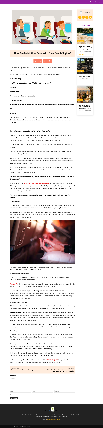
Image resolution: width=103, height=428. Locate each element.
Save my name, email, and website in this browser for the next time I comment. (27, 395)
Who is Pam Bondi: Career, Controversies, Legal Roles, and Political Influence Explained (60, 370)
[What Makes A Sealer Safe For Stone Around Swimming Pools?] (85, 36)
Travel (80, 100)
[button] (99, 2)
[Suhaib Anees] (81, 12)
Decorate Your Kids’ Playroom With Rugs (22, 370)
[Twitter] (96, 2)
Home (11, 7)
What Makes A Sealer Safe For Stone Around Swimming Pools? (85, 48)
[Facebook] (88, 2)
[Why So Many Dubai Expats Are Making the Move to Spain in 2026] (85, 95)
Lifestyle (15, 7)
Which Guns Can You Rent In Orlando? (84, 77)
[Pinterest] (91, 2)
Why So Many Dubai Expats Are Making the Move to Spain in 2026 (85, 106)
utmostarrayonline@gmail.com (54, 419)
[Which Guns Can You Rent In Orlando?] (85, 66)
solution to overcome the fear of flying (37, 183)
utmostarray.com (52, 360)
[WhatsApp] (49, 61)
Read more (81, 54)
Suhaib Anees (87, 12)
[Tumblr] (93, 2)
